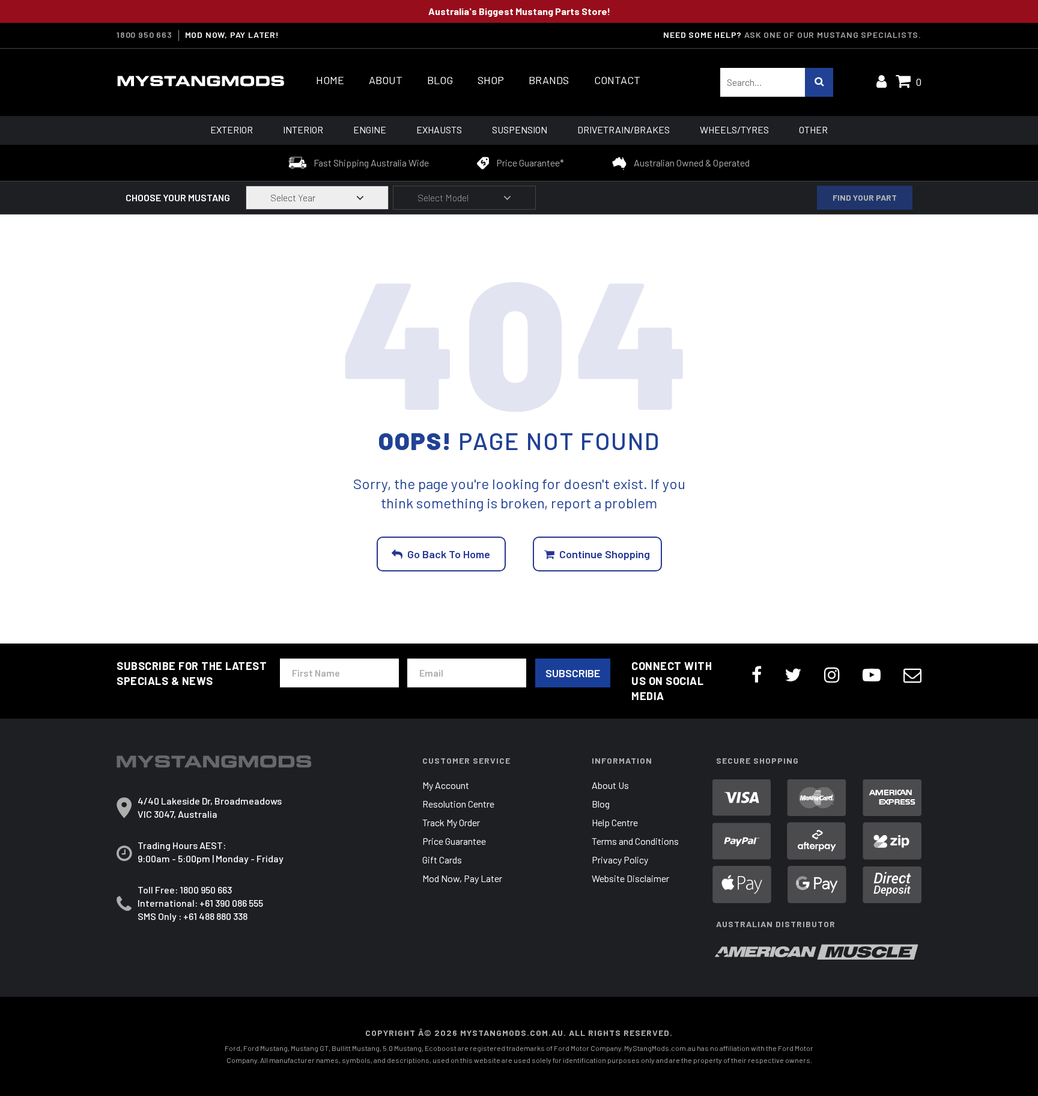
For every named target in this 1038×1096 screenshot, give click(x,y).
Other (813, 129)
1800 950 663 (144, 35)
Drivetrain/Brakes (623, 129)
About (385, 80)
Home (330, 80)
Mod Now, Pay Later (462, 878)
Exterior (231, 129)
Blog (440, 80)
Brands (549, 80)
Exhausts (439, 129)
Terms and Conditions (635, 841)
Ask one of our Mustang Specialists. (832, 34)
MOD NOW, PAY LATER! (232, 35)
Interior (303, 129)
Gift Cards (442, 859)
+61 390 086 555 (231, 903)
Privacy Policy (620, 859)
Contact (617, 80)
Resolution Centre (458, 803)
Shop (491, 80)
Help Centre (615, 822)
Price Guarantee (454, 841)
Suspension (519, 129)
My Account (445, 785)
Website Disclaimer (630, 878)
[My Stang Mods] (201, 81)
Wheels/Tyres (734, 129)
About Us (610, 785)
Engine (369, 129)
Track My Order (451, 822)
